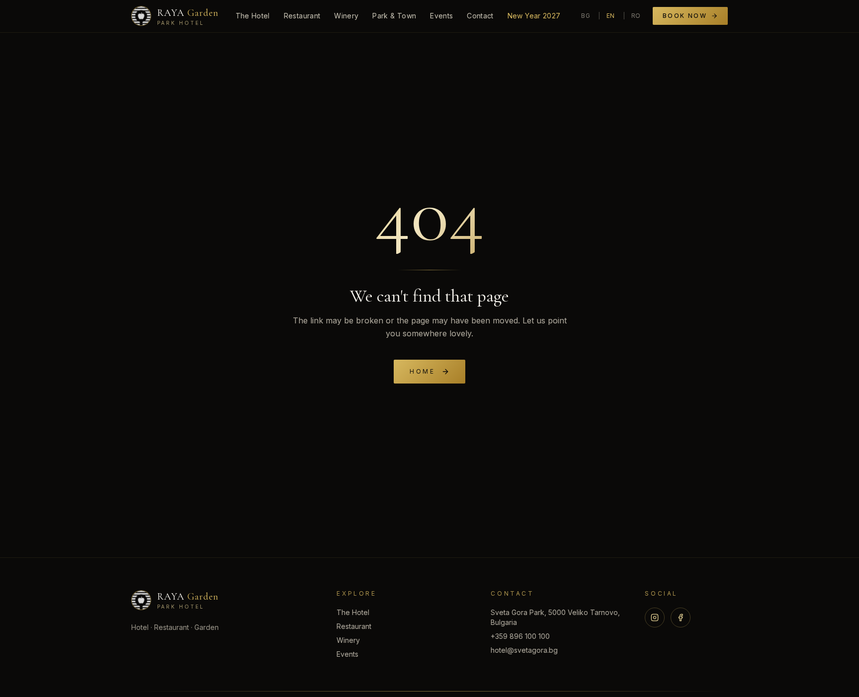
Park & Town (394, 15)
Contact (480, 15)
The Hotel (253, 15)
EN (610, 15)
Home (422, 371)
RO (636, 15)
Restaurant (302, 15)
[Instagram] (655, 617)
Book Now (685, 15)
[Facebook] (680, 617)
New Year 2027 (534, 15)
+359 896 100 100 (520, 636)
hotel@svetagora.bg (524, 650)
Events (441, 15)
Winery (346, 15)
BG (585, 15)
